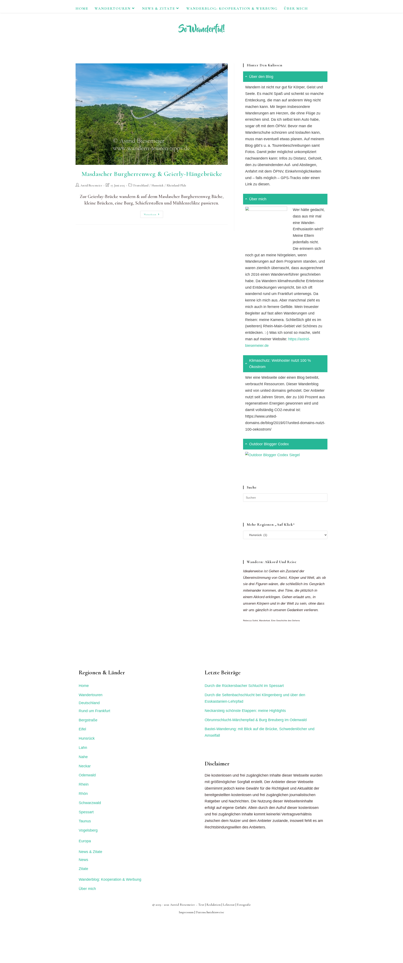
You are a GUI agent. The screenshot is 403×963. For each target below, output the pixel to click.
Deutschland (140, 185)
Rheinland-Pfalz (176, 185)
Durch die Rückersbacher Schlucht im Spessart (244, 686)
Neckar (85, 766)
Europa (85, 841)
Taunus (85, 821)
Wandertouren (90, 695)
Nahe (83, 757)
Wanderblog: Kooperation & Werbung (110, 879)
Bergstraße (88, 720)
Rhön (83, 793)
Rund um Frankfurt (94, 711)
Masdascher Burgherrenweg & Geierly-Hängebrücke (151, 174)
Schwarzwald (90, 803)
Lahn (83, 748)
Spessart (86, 812)
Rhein (84, 784)
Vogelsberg (88, 830)
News (83, 860)
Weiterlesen (153, 215)
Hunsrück (158, 185)
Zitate (83, 869)
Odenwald (87, 775)
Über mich (87, 889)
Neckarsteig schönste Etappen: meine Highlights (245, 711)
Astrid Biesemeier (91, 185)
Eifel (82, 729)
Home (84, 686)
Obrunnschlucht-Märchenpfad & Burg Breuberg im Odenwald (256, 720)
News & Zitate (90, 852)
